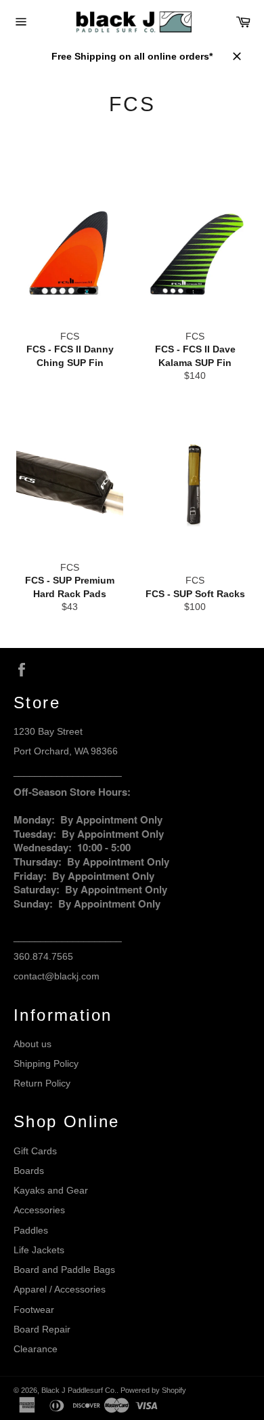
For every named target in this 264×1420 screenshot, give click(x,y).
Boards (29, 1170)
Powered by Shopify (153, 1390)
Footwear (34, 1309)
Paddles (31, 1230)
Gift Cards (35, 1150)
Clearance (36, 1348)
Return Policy (42, 1083)
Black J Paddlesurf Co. (78, 1390)
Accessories (39, 1209)
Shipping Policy (46, 1063)
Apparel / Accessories (60, 1289)
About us (32, 1043)
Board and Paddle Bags (64, 1269)
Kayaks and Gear (51, 1190)
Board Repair (42, 1329)
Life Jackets (39, 1249)
